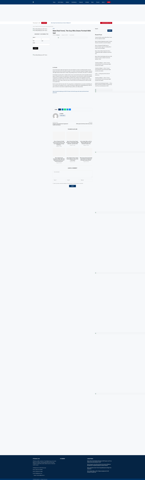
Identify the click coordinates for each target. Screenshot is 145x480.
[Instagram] (96, 22)
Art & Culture (60, 2)
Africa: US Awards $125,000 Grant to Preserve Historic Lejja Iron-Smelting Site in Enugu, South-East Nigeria (103, 47)
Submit (35, 48)
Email (34, 42)
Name (34, 37)
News (92, 2)
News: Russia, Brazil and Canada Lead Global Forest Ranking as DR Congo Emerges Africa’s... (86, 159)
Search (96, 28)
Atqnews (61, 113)
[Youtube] (99, 22)
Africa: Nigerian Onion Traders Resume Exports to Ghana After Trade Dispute (72, 159)
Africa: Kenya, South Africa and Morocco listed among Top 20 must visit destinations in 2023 (103, 84)
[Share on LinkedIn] (63, 109)
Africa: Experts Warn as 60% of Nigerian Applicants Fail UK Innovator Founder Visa (86, 142)
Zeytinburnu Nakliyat (98, 68)
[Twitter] (95, 22)
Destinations (74, 2)
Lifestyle (87, 2)
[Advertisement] (72, 13)
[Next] (49, 23)
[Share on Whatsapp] (65, 109)
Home (54, 2)
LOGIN (109, 2)
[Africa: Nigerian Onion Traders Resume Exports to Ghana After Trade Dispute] (72, 152)
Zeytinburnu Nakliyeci (99, 62)
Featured (81, 2)
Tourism (97, 2)
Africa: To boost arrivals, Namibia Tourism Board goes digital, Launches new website (103, 64)
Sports (103, 2)
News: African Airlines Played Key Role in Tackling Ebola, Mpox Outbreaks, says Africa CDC (72, 142)
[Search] (111, 2)
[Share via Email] (70, 109)
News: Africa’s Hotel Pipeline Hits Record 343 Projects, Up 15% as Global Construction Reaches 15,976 (103, 58)
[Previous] (48, 23)
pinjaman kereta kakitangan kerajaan (101, 83)
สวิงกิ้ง (96, 73)
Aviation (67, 2)
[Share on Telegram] (67, 109)
